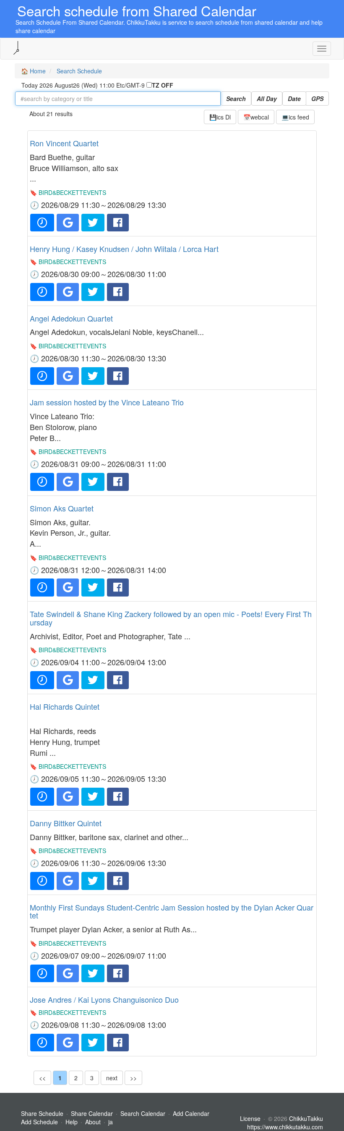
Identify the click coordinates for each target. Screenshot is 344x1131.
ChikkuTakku (306, 1118)
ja (110, 1122)
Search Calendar (143, 1113)
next (111, 1078)
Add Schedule (39, 1122)
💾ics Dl (220, 117)
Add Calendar (191, 1113)
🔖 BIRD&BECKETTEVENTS (68, 192)
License (250, 1118)
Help (71, 1122)
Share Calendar (92, 1113)
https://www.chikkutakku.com (285, 1127)
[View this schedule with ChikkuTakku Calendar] (42, 223)
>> (133, 1078)
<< (42, 1078)
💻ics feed (295, 117)
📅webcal (256, 117)
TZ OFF (162, 85)
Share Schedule (42, 1113)
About (93, 1122)
